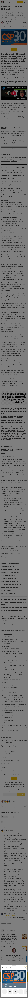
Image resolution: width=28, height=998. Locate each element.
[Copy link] (4, 991)
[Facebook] (10, 991)
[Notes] (20, 991)
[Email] (15, 991)
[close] (25, 967)
